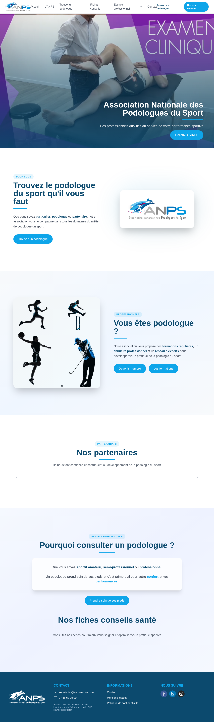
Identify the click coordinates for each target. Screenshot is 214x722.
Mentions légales (117, 697)
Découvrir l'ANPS (186, 135)
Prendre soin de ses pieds (107, 600)
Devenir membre (191, 7)
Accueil (34, 6)
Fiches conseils (95, 6)
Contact (152, 6)
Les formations (163, 368)
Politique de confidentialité (122, 703)
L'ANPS (49, 6)
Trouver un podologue (66, 6)
